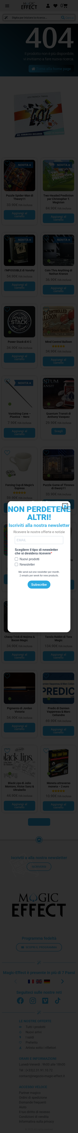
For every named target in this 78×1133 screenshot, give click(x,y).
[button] (65, 506)
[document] (39, 566)
